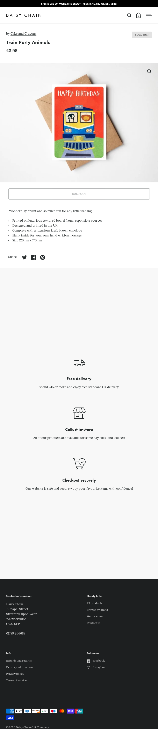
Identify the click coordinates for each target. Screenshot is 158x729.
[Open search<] (129, 15)
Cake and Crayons (23, 33)
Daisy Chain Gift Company (32, 727)
